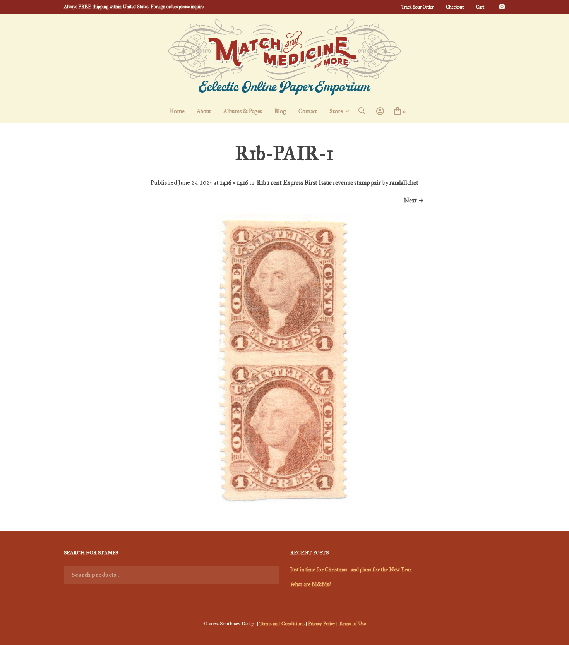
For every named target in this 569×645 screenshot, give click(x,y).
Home (176, 111)
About (204, 111)
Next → (414, 200)
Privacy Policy (321, 624)
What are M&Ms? (310, 584)
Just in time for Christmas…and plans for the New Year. (351, 569)
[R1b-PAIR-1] (284, 502)
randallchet (403, 182)
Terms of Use (352, 624)
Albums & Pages (242, 111)
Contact (307, 111)
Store (336, 111)
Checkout (455, 7)
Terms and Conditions (282, 624)
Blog (280, 111)
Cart (480, 7)
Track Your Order (417, 7)
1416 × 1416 (234, 182)
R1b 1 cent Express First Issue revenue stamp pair (319, 182)
